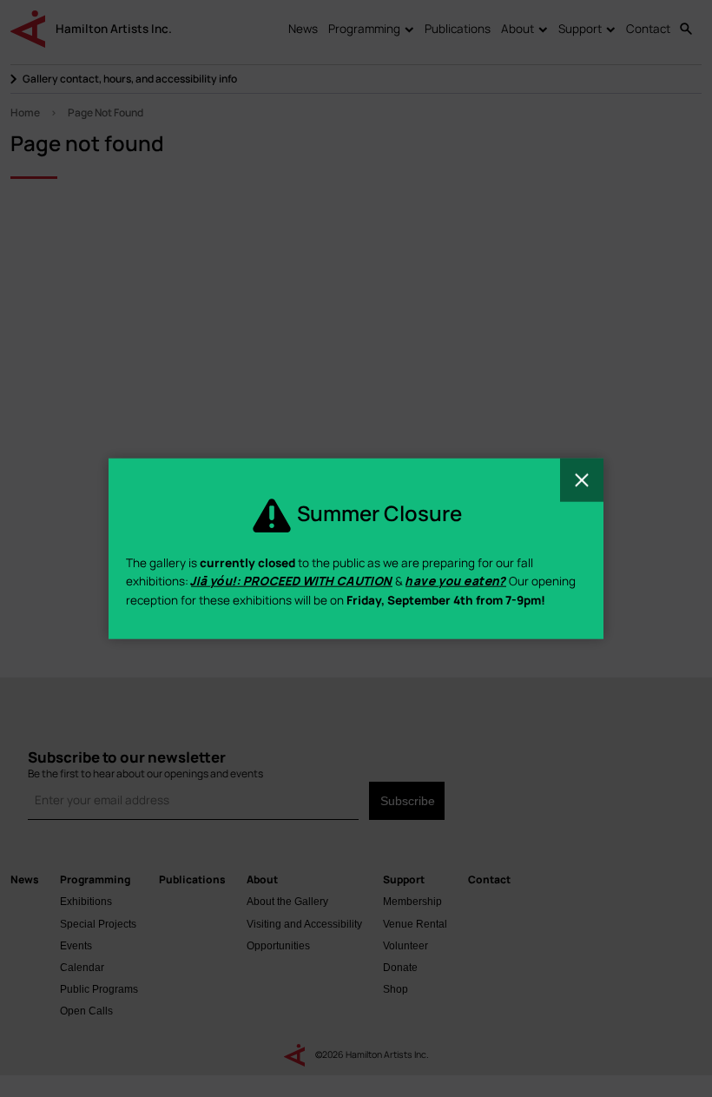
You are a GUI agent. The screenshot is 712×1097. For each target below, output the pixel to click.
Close (581, 479)
